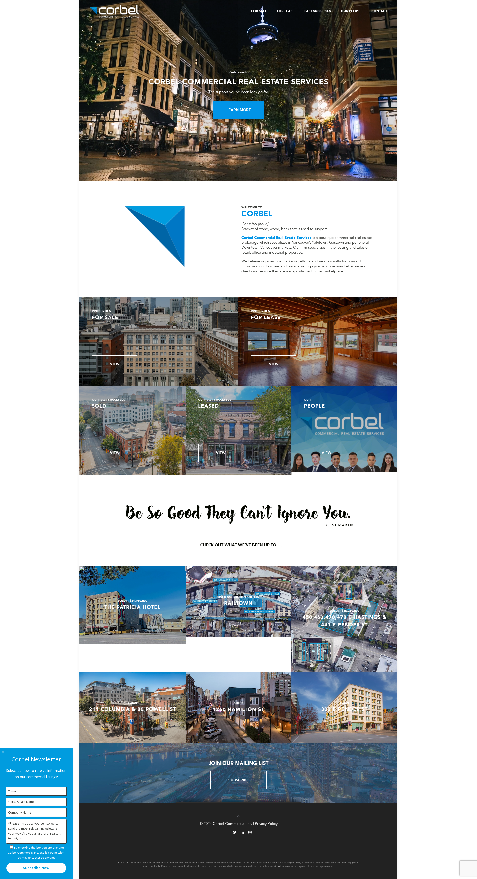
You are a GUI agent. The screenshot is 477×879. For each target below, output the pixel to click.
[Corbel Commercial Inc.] (114, 11)
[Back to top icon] (238, 813)
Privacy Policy (266, 823)
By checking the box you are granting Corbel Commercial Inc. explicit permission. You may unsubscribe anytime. (36, 853)
